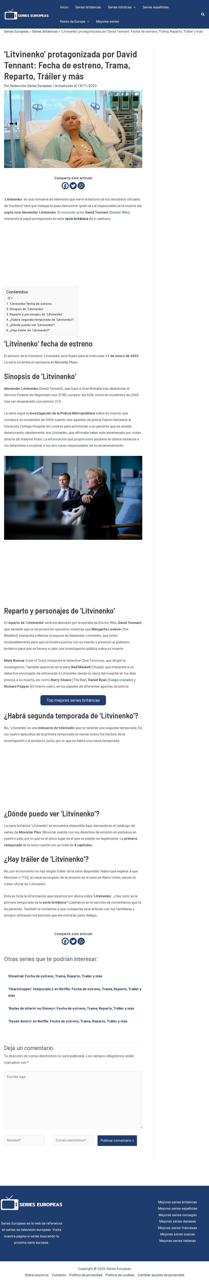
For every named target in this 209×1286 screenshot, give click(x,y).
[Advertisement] (73, 256)
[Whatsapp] (81, 185)
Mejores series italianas (177, 1241)
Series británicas (45, 31)
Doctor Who (119, 212)
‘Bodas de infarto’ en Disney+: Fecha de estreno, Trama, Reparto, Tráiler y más (71, 1008)
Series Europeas (16, 31)
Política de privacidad (85, 1275)
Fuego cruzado (120, 680)
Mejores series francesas (177, 1228)
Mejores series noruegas (178, 1215)
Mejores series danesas (177, 1221)
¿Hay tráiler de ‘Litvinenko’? (30, 330)
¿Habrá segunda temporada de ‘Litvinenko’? (42, 320)
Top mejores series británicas (73, 700)
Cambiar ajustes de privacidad (161, 1275)
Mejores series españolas (177, 1208)
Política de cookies (120, 1275)
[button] (134, 7)
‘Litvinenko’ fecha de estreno (31, 304)
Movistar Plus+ (66, 362)
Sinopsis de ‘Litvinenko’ (26, 309)
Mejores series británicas (177, 1202)
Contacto (59, 1275)
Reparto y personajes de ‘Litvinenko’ (36, 314)
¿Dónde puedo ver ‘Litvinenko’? (32, 325)
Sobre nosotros (37, 1275)
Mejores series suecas (177, 1234)
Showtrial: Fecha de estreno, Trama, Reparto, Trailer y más (55, 976)
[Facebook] (65, 185)
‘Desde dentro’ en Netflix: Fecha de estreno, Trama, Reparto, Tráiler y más (67, 1021)
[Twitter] (73, 185)
